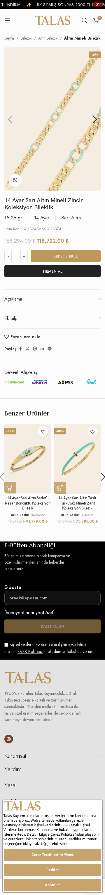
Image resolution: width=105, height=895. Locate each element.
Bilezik (26, 38)
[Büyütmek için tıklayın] (15, 180)
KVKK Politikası (30, 651)
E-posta (12, 587)
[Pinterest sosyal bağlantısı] (35, 349)
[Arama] (84, 20)
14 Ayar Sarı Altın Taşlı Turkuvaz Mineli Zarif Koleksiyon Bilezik (77, 503)
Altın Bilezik (47, 38)
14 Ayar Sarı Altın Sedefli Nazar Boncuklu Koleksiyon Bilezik (27, 503)
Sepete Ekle (65, 256)
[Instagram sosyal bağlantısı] (8, 739)
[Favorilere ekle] (43, 432)
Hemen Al (52, 271)
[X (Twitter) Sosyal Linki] (27, 349)
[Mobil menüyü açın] (7, 20)
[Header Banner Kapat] (97, 4)
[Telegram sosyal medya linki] (49, 349)
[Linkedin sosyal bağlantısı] (42, 349)
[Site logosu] (52, 20)
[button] (10, 119)
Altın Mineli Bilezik (82, 38)
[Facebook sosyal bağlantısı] (21, 349)
